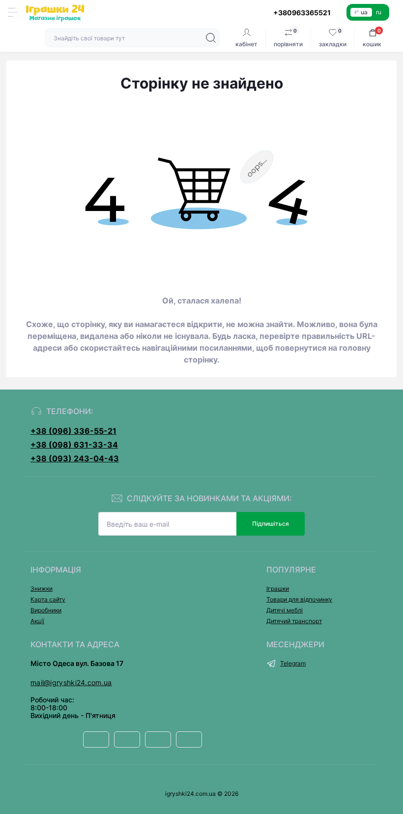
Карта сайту (47, 599)
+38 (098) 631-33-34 (74, 445)
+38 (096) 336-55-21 (73, 431)
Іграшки (277, 588)
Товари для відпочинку (299, 599)
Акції (37, 621)
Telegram (293, 663)
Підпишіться (270, 523)
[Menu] (13, 12)
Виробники (45, 610)
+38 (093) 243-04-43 (74, 458)
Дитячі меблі (284, 610)
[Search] (211, 38)
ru (378, 12)
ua (364, 12)
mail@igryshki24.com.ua (71, 682)
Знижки (41, 588)
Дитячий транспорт (294, 621)
